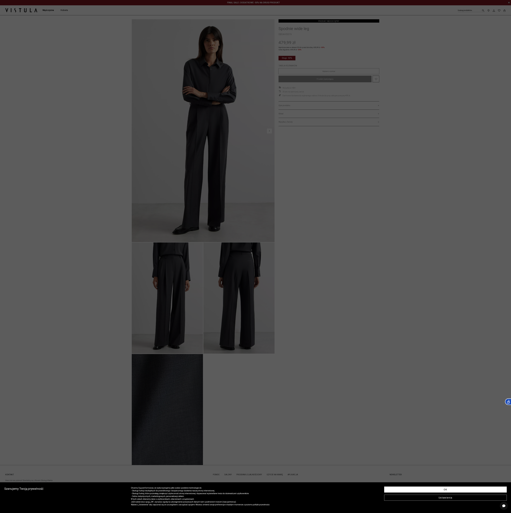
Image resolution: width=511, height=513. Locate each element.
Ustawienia (445, 497)
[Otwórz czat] (504, 506)
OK (445, 489)
